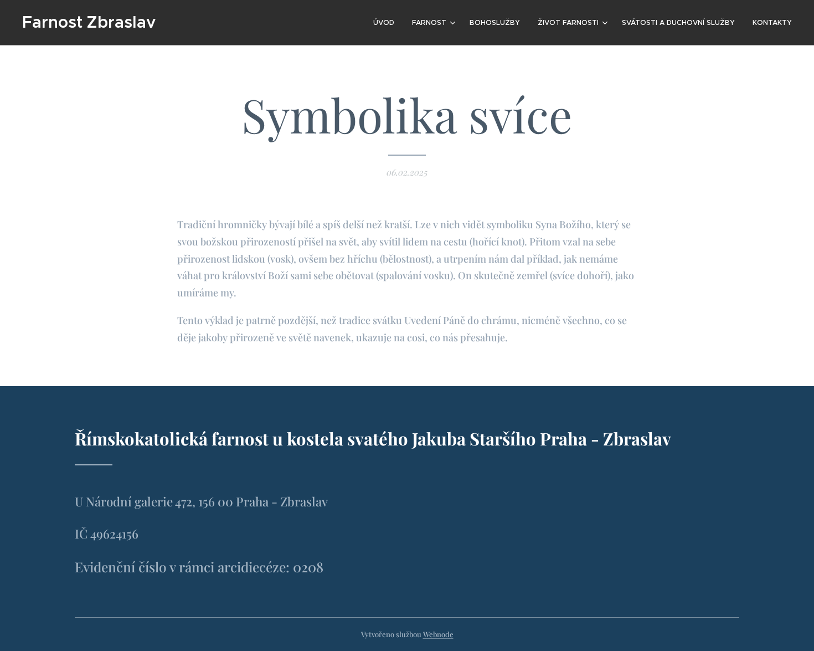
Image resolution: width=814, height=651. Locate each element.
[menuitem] (386, 23)
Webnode (438, 634)
